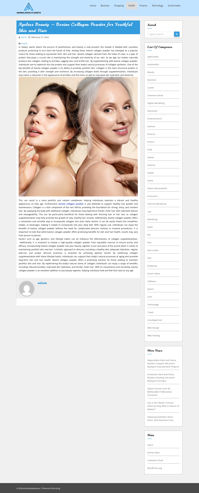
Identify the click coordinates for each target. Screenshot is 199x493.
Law (149, 211)
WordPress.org (154, 468)
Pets (149, 242)
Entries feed (153, 452)
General (151, 165)
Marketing (152, 219)
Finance (143, 5)
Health (131, 5)
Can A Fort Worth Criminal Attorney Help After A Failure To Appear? (163, 406)
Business (105, 5)
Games (150, 157)
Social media (174, 5)
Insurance (152, 196)
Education (152, 110)
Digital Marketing (156, 103)
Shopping (119, 5)
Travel (150, 312)
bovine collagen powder (71, 203)
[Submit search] (176, 34)
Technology (157, 5)
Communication (155, 95)
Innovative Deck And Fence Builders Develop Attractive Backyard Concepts (161, 377)
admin (24, 37)
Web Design (153, 327)
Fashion (151, 126)
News (150, 227)
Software (151, 281)
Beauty (150, 72)
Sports (150, 289)
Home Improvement (157, 188)
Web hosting (153, 335)
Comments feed (155, 460)
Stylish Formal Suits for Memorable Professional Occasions (159, 391)
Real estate (153, 250)
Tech (149, 296)
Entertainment (154, 118)
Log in (150, 444)
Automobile (153, 64)
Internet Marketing (156, 203)
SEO (149, 258)
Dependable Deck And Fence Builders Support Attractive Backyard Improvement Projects (163, 363)
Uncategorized (154, 320)
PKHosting (55, 488)
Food (149, 149)
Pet (149, 234)
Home (93, 5)
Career (150, 87)
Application (153, 56)
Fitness (150, 141)
